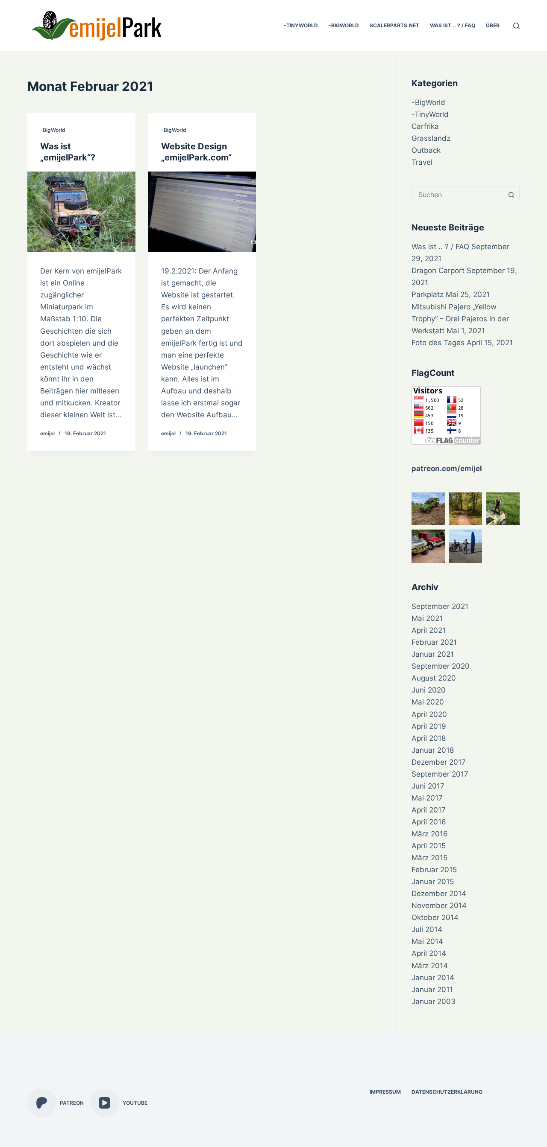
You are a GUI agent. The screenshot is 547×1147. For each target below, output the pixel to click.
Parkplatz (428, 294)
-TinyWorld (301, 25)
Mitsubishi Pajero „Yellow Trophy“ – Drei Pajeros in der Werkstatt (460, 319)
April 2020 (429, 714)
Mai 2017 (427, 798)
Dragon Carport (438, 270)
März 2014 (430, 965)
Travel (422, 162)
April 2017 (429, 810)
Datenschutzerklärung (447, 1092)
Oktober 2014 (435, 917)
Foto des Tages (438, 342)
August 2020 (434, 678)
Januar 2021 (433, 654)
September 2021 (440, 606)
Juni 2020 (429, 690)
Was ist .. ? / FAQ (452, 25)
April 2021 (429, 630)
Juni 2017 (428, 786)
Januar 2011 (432, 989)
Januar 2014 (433, 977)
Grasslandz (431, 138)
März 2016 (430, 834)
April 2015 (429, 845)
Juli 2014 (427, 929)
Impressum (385, 1092)
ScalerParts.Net (394, 25)
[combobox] (457, 194)
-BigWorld (344, 25)
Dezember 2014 (439, 893)
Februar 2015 (434, 869)
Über (493, 25)
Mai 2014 (427, 941)
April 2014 (429, 953)
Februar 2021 (434, 642)
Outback (426, 150)
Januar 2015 (433, 881)
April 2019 (429, 726)
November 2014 (439, 905)
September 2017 (440, 774)
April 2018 (429, 738)
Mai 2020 (428, 702)
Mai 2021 (427, 618)
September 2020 (441, 666)
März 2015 (429, 857)
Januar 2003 (434, 1001)
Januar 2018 (433, 750)
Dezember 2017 (439, 762)
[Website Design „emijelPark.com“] (202, 212)
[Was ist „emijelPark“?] (81, 212)
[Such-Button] (511, 194)
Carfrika (425, 126)
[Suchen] (516, 26)
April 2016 (429, 822)
